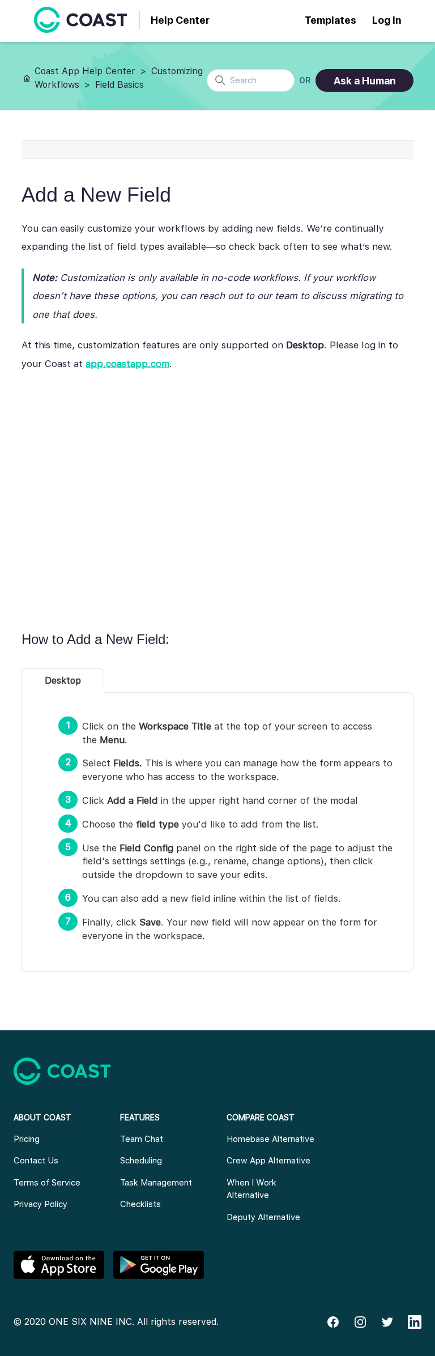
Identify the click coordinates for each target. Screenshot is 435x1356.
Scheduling (141, 1160)
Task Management (156, 1183)
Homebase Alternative (270, 1139)
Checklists (140, 1204)
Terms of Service (47, 1183)
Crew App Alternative (268, 1160)
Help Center (180, 20)
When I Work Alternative (251, 1189)
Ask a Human (364, 81)
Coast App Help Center (85, 71)
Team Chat (141, 1139)
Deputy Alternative (263, 1217)
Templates (330, 20)
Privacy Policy (40, 1204)
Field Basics (119, 84)
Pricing (27, 1139)
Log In (386, 20)
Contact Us (36, 1160)
